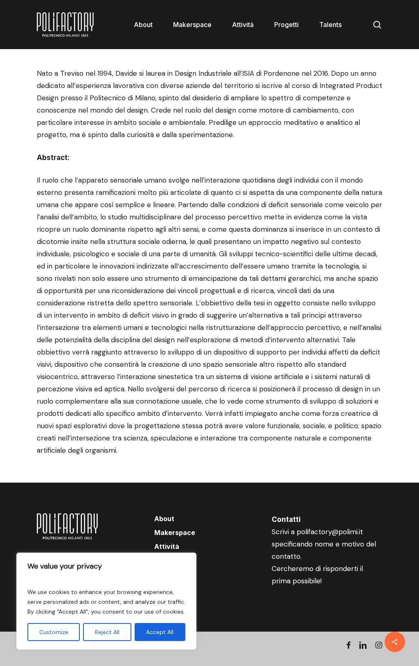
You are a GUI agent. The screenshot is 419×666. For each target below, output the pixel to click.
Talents (166, 574)
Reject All (107, 632)
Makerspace (174, 532)
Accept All (159, 632)
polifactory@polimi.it (330, 531)
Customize (53, 632)
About (164, 519)
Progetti (167, 560)
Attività (166, 546)
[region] (106, 601)
